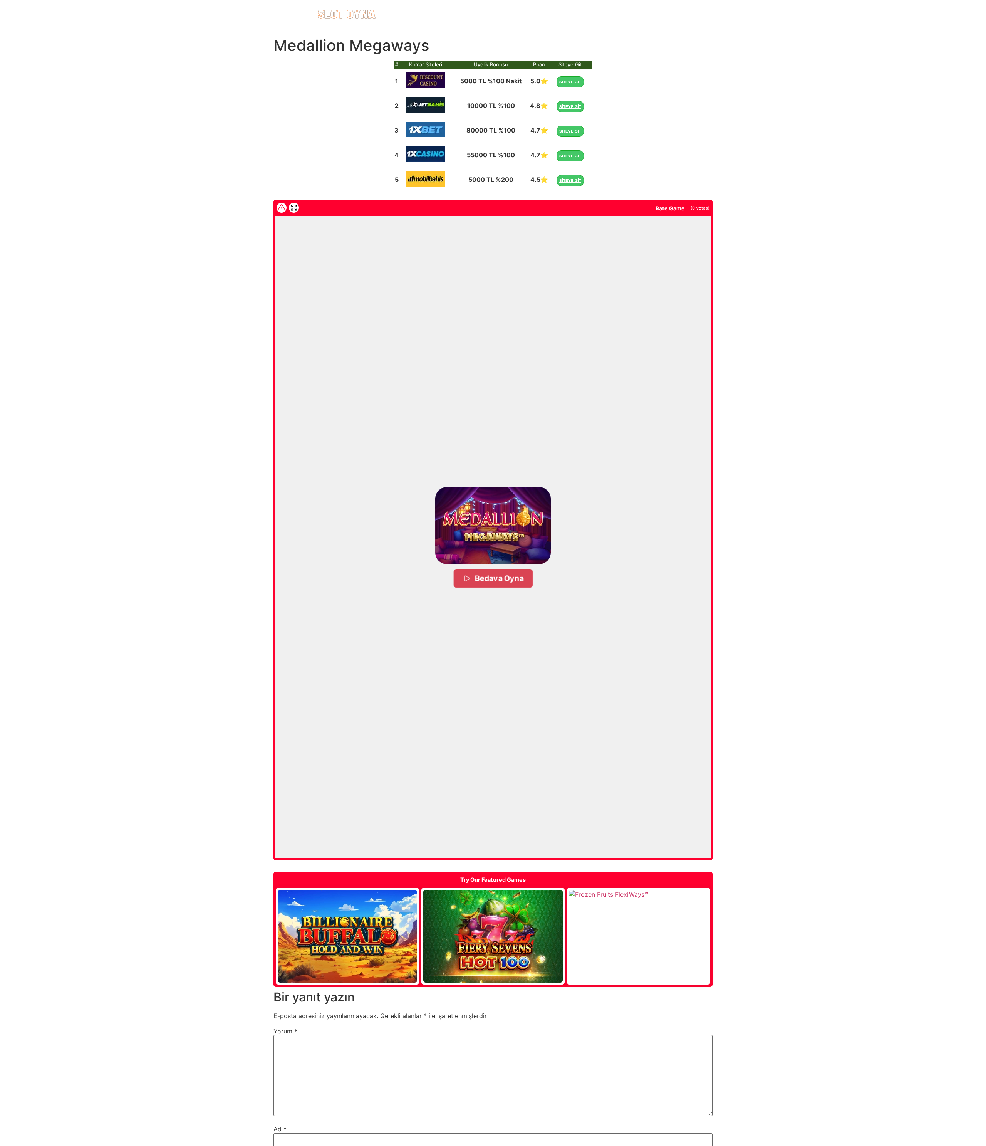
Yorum (285, 1031)
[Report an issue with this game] (282, 208)
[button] (493, 525)
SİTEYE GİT (570, 82)
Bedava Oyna (498, 578)
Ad (280, 1129)
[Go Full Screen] (294, 208)
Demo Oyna (347, 936)
